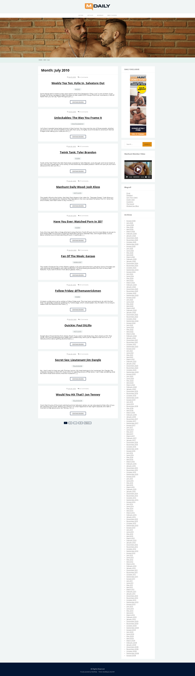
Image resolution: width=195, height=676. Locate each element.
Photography (78, 124)
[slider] (136, 176)
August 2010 (130, 604)
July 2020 (129, 376)
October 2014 (131, 498)
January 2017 (131, 440)
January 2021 (131, 363)
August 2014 (130, 502)
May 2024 (129, 278)
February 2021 (131, 361)
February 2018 (131, 415)
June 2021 (130, 353)
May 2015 (129, 483)
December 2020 (132, 366)
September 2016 (132, 449)
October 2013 (131, 523)
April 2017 (129, 434)
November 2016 (132, 444)
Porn (77, 158)
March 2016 (130, 462)
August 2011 (130, 579)
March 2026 (130, 231)
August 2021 (130, 349)
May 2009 (130, 636)
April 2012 (129, 562)
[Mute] (146, 177)
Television (77, 366)
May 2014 (129, 508)
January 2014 (131, 517)
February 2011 (131, 591)
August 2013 (130, 528)
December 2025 (132, 238)
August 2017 (130, 425)
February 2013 (131, 540)
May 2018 (129, 408)
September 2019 (132, 398)
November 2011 (132, 572)
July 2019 (129, 402)
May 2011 (129, 585)
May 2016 (129, 457)
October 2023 (131, 293)
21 (80, 423)
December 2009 (132, 621)
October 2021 (131, 344)
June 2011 (129, 583)
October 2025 (131, 242)
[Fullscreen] (149, 177)
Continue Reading (79, 102)
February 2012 (131, 566)
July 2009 (129, 632)
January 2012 (131, 568)
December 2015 (132, 468)
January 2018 (131, 417)
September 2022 (132, 321)
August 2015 (130, 476)
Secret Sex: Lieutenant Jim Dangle (78, 360)
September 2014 (132, 500)
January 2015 (130, 491)
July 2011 (129, 581)
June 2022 (130, 327)
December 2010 (132, 596)
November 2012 (132, 547)
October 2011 (131, 574)
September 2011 (132, 577)
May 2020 (130, 381)
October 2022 (131, 319)
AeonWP (112, 672)
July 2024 (129, 274)
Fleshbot (129, 195)
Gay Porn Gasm (132, 197)
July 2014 (129, 504)
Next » (87, 423)
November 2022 (132, 317)
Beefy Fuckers (112, 15)
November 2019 (132, 393)
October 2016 (131, 447)
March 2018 (130, 412)
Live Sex (80, 15)
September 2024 (132, 270)
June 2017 (130, 430)
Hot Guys (90, 15)
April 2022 (129, 332)
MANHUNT (78, 262)
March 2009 (130, 640)
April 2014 (129, 511)
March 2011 (130, 589)
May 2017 (129, 432)
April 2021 (129, 357)
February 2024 (131, 285)
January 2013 (131, 542)
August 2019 (130, 400)
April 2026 (129, 229)
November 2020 (132, 368)
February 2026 (131, 233)
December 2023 (132, 289)
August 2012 (130, 553)
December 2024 (132, 263)
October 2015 (131, 472)
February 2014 (131, 515)
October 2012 (131, 549)
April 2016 (129, 459)
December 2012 (132, 545)
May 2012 (129, 560)
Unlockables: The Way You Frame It (78, 118)
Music (77, 89)
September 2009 (132, 628)
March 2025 (130, 257)
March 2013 (130, 538)
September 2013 (132, 525)
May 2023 (129, 304)
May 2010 (129, 611)
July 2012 (129, 555)
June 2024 (130, 276)
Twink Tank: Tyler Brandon (78, 152)
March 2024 (130, 283)
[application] (138, 169)
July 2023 (129, 300)
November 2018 (132, 406)
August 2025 (130, 246)
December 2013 (132, 519)
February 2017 (131, 438)
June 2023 (130, 302)
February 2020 (131, 387)
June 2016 (130, 455)
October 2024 (131, 268)
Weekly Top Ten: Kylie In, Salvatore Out (78, 83)
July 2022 (129, 325)
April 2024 (129, 280)
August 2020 (131, 374)
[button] (138, 169)
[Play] (127, 177)
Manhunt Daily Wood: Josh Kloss (78, 187)
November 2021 (132, 342)
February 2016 (131, 464)
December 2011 (132, 570)
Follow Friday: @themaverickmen (78, 291)
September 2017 (132, 423)
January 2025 (131, 261)
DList (128, 193)
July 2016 (129, 453)
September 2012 (132, 551)
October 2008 (131, 651)
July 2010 (129, 606)
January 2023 (131, 312)
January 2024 (131, 287)
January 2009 (131, 645)
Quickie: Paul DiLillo (78, 325)
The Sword (130, 204)
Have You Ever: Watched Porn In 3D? (78, 221)
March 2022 (130, 334)
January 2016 (131, 466)
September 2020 (132, 372)
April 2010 (129, 613)
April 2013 (129, 536)
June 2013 (130, 532)
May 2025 (129, 253)
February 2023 (131, 310)
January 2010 (131, 619)
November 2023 (132, 291)
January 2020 (131, 389)
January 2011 (130, 594)
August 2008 (131, 655)
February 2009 (131, 643)
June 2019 (130, 404)
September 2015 (132, 474)
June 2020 (130, 378)
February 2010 (131, 617)
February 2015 (131, 489)
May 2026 (129, 227)
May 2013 (129, 534)
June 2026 (130, 225)
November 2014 (132, 496)
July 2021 (129, 351)
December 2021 (132, 340)
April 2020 (130, 383)
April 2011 (129, 587)
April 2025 (129, 255)
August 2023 (130, 297)
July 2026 (129, 223)
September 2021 (132, 346)
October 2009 (131, 626)
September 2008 (132, 653)
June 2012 (130, 557)
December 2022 (132, 314)
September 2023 (132, 295)
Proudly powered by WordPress (88, 672)
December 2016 (132, 442)
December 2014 (132, 493)
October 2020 (131, 370)
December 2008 (132, 647)
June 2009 (130, 634)
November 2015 (132, 470)
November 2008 (132, 649)
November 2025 (132, 240)
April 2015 (129, 485)
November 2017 (132, 419)
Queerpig (129, 202)
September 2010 (132, 602)
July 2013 (129, 530)
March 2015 (130, 487)
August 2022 (130, 323)
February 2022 (131, 336)
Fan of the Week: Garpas (78, 256)
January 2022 (131, 338)
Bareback (100, 15)
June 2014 (130, 506)
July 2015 (129, 479)
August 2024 (131, 272)
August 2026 (130, 221)
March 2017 (130, 436)
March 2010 (130, 615)
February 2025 (131, 259)
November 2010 (132, 598)
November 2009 (132, 623)
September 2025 (132, 244)
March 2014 (130, 513)
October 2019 (131, 395)
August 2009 (131, 630)
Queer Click (130, 200)
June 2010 (130, 609)
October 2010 (131, 600)
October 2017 (131, 421)
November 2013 (132, 521)
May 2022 (129, 329)
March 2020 (130, 385)
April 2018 (129, 410)
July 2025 (129, 248)
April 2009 (130, 638)
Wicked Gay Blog (132, 206)
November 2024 (132, 265)
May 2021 (129, 355)
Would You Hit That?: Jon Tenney (78, 394)
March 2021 (130, 359)
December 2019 (132, 391)
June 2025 (130, 251)
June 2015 (129, 481)
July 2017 (129, 427)
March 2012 (130, 564)
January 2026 (131, 236)
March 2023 (130, 308)
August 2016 (130, 451)
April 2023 (129, 306)
